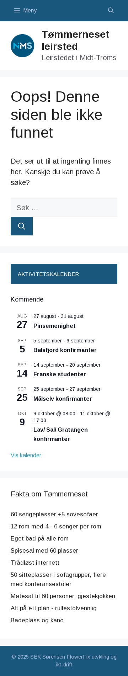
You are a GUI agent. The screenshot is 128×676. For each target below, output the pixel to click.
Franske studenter (59, 374)
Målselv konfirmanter (62, 399)
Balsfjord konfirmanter (65, 350)
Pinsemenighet (54, 326)
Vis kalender (26, 455)
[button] (111, 10)
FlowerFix (78, 657)
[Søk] (22, 226)
